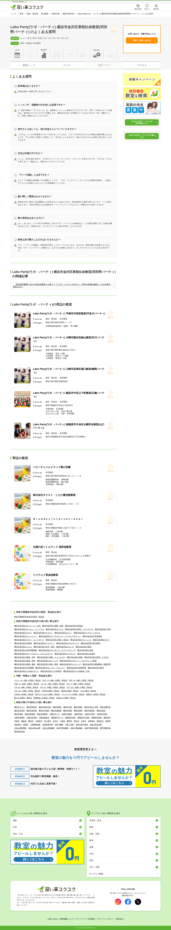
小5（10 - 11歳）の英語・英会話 (79, 687)
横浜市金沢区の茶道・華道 (47, 664)
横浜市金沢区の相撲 (75, 657)
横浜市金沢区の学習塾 (23, 643)
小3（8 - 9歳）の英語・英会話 (26, 687)
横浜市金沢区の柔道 (83, 647)
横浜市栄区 (101, 711)
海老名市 (100, 721)
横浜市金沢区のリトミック (80, 640)
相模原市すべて (57, 718)
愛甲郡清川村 (19, 732)
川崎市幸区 (78, 714)
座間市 (108, 721)
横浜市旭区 (67, 711)
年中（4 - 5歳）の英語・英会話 (81, 680)
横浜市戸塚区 (44, 711)
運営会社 (119, 919)
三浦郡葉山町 (35, 725)
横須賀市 (107, 718)
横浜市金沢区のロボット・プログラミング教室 (78, 661)
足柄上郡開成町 (48, 728)
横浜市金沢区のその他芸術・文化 (76, 671)
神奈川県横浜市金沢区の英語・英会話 (29, 617)
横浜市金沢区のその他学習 (51, 671)
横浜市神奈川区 (45, 707)
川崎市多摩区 (19, 718)
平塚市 (17, 721)
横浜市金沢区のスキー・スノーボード (29, 640)
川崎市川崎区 (67, 714)
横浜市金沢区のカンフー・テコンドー (50, 668)
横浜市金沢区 (19, 711)
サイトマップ (81, 919)
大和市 (83, 721)
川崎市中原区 (89, 714)
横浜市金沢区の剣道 (85, 650)
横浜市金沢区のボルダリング (67, 643)
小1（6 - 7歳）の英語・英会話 (53, 684)
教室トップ (29, 65)
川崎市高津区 (102, 714)
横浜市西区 (57, 707)
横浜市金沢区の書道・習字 (24, 657)
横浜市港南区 (56, 711)
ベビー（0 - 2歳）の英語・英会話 (27, 680)
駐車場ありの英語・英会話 (44, 698)
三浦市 (62, 721)
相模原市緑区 (70, 718)
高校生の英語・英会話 (69, 691)
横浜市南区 (78, 707)
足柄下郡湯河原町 (91, 728)
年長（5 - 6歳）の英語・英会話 (26, 684)
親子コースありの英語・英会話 (47, 694)
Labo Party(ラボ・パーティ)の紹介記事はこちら (141, 122)
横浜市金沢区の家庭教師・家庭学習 (97, 664)
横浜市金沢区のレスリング (70, 664)
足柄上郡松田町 (20, 728)
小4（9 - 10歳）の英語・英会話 (52, 687)
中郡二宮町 (69, 725)
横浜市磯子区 (105, 707)
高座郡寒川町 (47, 725)
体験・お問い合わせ (142, 40)
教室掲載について (67, 919)
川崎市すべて (54, 714)
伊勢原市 (91, 721)
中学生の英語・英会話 (50, 691)
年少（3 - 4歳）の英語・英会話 (54, 680)
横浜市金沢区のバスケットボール (87, 633)
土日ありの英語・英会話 (24, 694)
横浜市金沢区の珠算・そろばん (96, 657)
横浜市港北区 (32, 711)
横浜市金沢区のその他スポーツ (26, 671)
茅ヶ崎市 (47, 721)
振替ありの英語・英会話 (95, 694)
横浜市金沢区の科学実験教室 (25, 650)
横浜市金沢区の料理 (96, 668)
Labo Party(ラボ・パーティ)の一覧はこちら (142, 136)
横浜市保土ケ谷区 (91, 707)
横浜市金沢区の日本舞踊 (24, 668)
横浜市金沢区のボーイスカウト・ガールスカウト (33, 654)
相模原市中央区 (83, 718)
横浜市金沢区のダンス (65, 647)
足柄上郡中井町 (82, 725)
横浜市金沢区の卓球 (103, 629)
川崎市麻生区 (44, 718)
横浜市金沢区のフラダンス (65, 654)
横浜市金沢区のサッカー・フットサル (29, 629)
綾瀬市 (25, 725)
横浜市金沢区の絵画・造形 (24, 661)
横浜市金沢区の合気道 (86, 654)
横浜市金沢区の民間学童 (76, 668)
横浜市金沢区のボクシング (47, 661)
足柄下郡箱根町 (62, 728)
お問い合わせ (53, 919)
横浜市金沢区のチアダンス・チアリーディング (57, 650)
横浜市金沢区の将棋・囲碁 (24, 664)
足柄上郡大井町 (96, 725)
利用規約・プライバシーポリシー (101, 919)
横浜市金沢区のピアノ (63, 633)
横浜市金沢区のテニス (54, 629)
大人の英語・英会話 (88, 691)
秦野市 (69, 721)
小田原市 (38, 721)
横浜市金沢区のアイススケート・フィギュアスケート (60, 636)
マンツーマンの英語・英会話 (73, 694)
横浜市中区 (67, 707)
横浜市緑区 (78, 711)
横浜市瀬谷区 (89, 711)
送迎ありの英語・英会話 (66, 698)
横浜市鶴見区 (32, 707)
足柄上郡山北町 (34, 728)
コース (66, 65)
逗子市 (55, 721)
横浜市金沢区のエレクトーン (25, 636)
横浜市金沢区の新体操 (74, 626)
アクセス (142, 65)
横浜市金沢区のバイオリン (44, 643)
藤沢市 (31, 721)
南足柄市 (17, 725)
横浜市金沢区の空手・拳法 (44, 647)
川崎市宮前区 (32, 718)
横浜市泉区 (18, 714)
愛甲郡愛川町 (105, 728)
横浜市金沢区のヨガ (101, 640)
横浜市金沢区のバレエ (23, 647)
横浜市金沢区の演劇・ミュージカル (51, 657)
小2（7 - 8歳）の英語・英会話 (78, 684)
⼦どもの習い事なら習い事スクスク (86, 928)
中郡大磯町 (59, 725)
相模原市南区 (96, 718)
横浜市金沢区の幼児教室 (90, 643)
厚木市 (76, 721)
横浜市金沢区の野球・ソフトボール (79, 629)
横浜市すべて (19, 707)
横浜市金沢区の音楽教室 (92, 636)
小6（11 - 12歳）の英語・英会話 (27, 691)
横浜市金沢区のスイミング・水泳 (27, 626)
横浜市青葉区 (30, 714)
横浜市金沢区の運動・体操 (52, 626)
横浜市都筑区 (42, 714)
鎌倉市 (24, 721)
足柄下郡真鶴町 (76, 728)
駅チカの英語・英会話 (23, 698)
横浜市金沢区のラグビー (43, 633)
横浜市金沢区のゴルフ (23, 633)
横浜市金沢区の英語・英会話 (57, 640)
